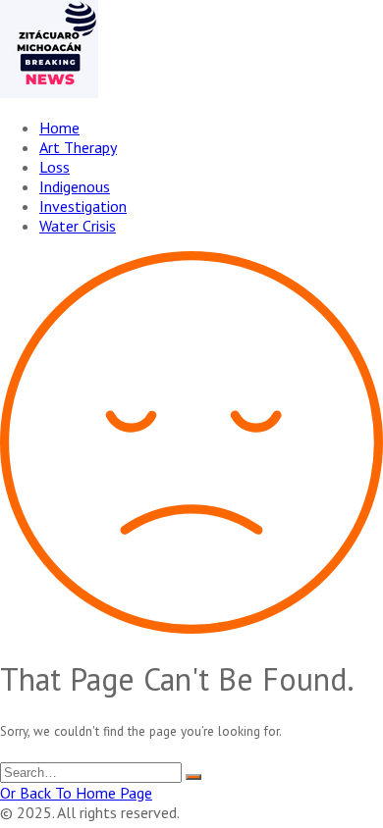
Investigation (83, 206)
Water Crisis (77, 225)
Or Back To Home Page (76, 792)
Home (59, 127)
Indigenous (74, 186)
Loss (54, 167)
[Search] (193, 777)
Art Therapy (78, 147)
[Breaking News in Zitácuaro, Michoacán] (49, 92)
